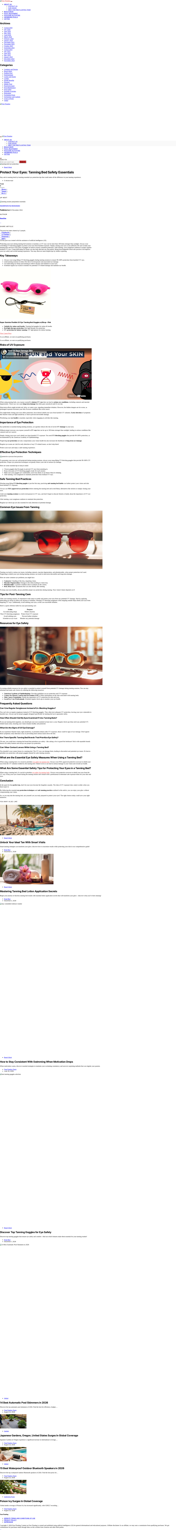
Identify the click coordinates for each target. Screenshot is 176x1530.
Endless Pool (8, 73)
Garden (6, 78)
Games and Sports (10, 77)
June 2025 (7, 53)
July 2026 (7, 29)
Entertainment (8, 75)
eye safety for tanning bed (41, 762)
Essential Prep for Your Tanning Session (10, 205)
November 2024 (9, 60)
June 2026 (7, 31)
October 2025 (8, 46)
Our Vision (12, 8)
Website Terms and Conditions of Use (19, 1518)
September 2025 (9, 48)
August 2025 (8, 50)
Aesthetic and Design (11, 69)
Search (22, 162)
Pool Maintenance (10, 88)
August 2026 (8, 28)
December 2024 (9, 59)
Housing (7, 82)
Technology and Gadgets (12, 97)
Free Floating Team (10, 1069)
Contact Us (12, 6)
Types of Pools (9, 99)
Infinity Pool (8, 84)
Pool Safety (8, 89)
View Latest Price (5, 333)
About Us (8, 4)
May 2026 (7, 33)
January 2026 (8, 40)
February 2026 (9, 39)
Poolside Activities (12, 15)
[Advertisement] (88, 120)
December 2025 (9, 42)
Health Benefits (9, 80)
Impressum (8, 1522)
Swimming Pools (11, 17)
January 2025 (8, 57)
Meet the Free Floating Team (19, 10)
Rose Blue (3, 218)
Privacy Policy (10, 1520)
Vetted (7, 19)
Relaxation (7, 93)
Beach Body (9, 11)
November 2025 (9, 44)
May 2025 (7, 55)
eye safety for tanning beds (41, 772)
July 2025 (7, 51)
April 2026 (7, 35)
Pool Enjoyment (11, 13)
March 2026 (8, 37)
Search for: (3, 159)
